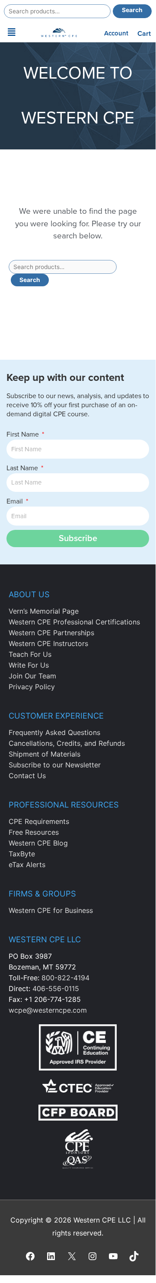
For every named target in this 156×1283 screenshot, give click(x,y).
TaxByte (22, 853)
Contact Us (27, 775)
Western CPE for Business (51, 910)
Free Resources (34, 832)
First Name (23, 434)
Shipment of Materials (44, 754)
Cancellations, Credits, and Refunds (67, 743)
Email (15, 501)
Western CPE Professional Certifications (74, 622)
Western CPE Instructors (48, 643)
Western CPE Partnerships (51, 632)
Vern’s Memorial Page (44, 611)
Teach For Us (30, 654)
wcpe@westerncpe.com (48, 1010)
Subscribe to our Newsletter (55, 764)
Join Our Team (32, 676)
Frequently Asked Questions (54, 732)
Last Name (23, 468)
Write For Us (29, 665)
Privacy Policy (32, 686)
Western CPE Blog (38, 843)
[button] (11, 32)
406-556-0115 (55, 988)
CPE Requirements (39, 821)
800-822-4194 (65, 977)
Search (132, 9)
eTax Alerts (27, 864)
